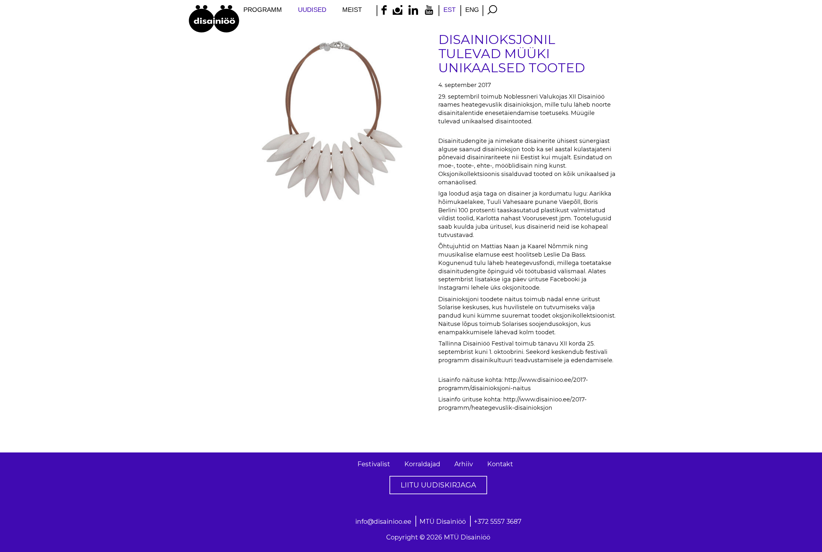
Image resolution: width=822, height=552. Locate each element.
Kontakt (500, 464)
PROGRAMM (262, 9)
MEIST (352, 9)
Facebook (564, 279)
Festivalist (373, 464)
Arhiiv (463, 464)
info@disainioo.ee (383, 521)
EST (449, 9)
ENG (472, 9)
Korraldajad (422, 464)
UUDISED (312, 9)
